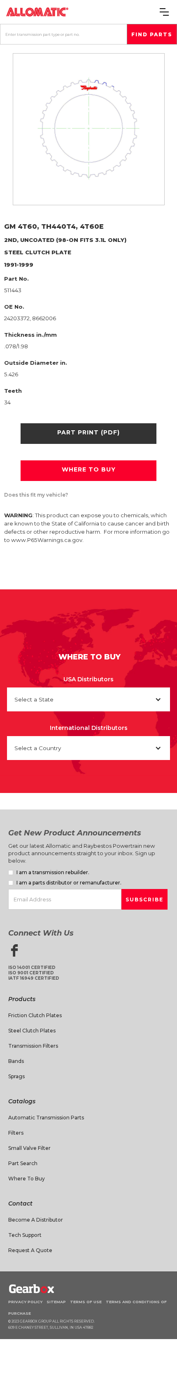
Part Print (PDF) (88, 432)
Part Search (22, 1163)
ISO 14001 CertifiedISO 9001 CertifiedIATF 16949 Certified (33, 973)
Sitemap (56, 1302)
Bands (16, 1061)
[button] (164, 12)
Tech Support (25, 1235)
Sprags (16, 1076)
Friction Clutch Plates (35, 1015)
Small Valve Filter (29, 1148)
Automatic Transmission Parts (46, 1117)
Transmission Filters (33, 1046)
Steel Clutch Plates (32, 1030)
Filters (15, 1133)
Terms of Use (86, 1302)
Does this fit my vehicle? (36, 495)
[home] (37, 11)
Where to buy (89, 469)
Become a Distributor (35, 1220)
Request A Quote (30, 1250)
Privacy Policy (25, 1302)
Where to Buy (26, 1178)
